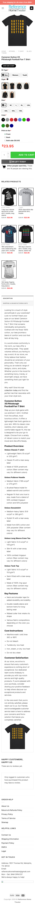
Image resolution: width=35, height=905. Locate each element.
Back (8, 137)
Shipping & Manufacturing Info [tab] (15, 303)
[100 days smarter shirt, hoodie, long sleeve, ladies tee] (26, 234)
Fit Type (4, 70)
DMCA (4, 847)
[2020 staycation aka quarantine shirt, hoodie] (26, 197)
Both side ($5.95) (13, 140)
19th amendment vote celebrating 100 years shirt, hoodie (8, 249)
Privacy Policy (7, 814)
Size (3, 100)
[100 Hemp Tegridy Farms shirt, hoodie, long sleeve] (9, 269)
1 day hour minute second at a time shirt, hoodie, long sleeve (7, 212)
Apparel (12, 51)
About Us (5, 806)
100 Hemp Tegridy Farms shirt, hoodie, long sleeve (8, 284)
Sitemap (4, 822)
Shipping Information (10, 839)
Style (4, 79)
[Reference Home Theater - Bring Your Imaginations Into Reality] (17, 8)
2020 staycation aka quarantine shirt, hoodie (25, 211)
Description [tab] (8, 298)
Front (8, 134)
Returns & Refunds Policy (11, 810)
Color (4, 115)
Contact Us (6, 835)
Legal (3, 851)
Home (3, 51)
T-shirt (21, 51)
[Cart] (31, 8)
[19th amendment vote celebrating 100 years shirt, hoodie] (9, 234)
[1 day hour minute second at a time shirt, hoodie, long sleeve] (9, 197)
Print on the (6, 131)
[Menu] (2, 8)
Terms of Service (8, 818)
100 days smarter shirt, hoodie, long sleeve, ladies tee (24, 249)
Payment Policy (7, 843)
